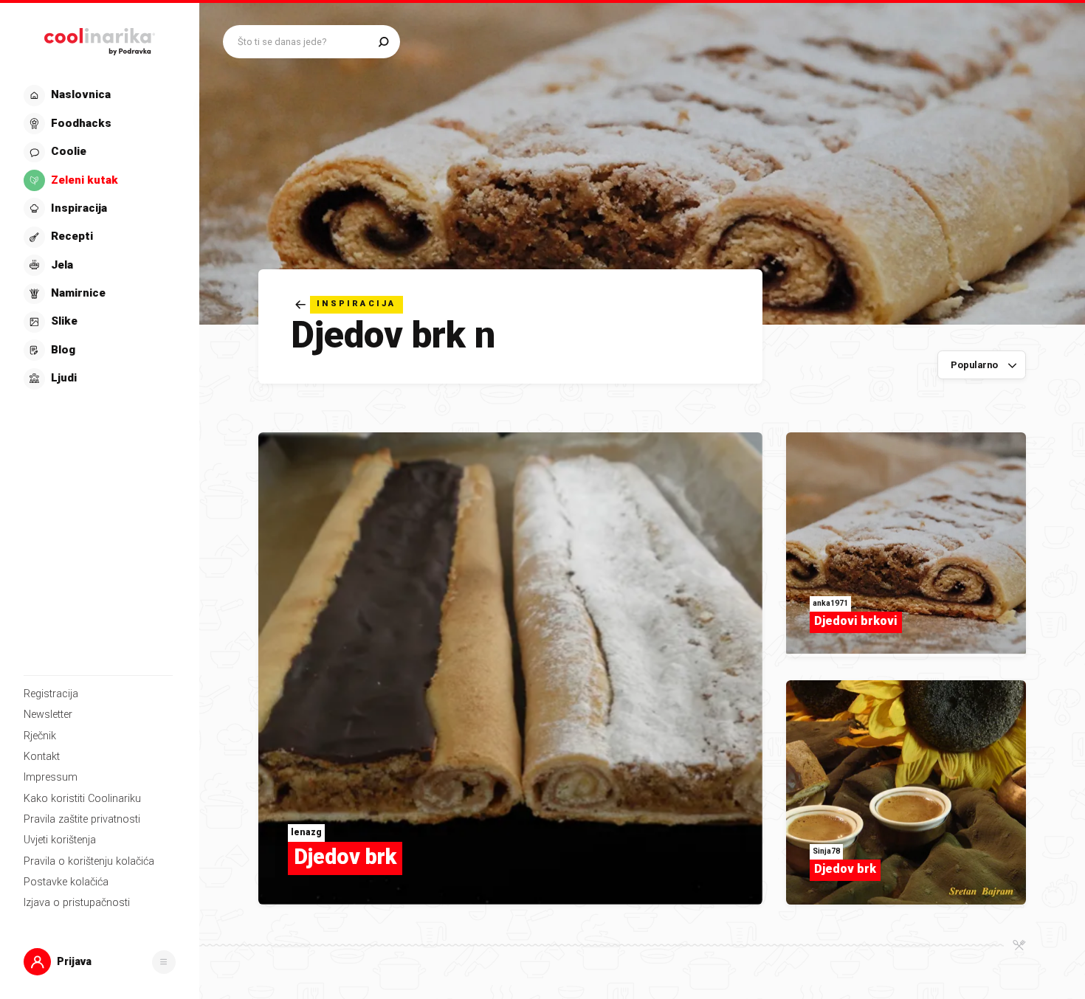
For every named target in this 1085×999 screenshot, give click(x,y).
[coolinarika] (99, 38)
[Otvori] (164, 962)
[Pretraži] (383, 41)
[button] (98, 237)
